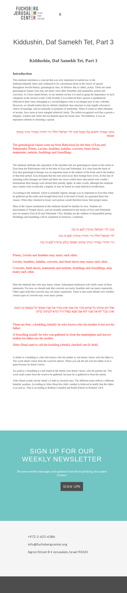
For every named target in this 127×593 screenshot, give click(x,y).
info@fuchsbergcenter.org (47, 544)
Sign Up (71, 486)
